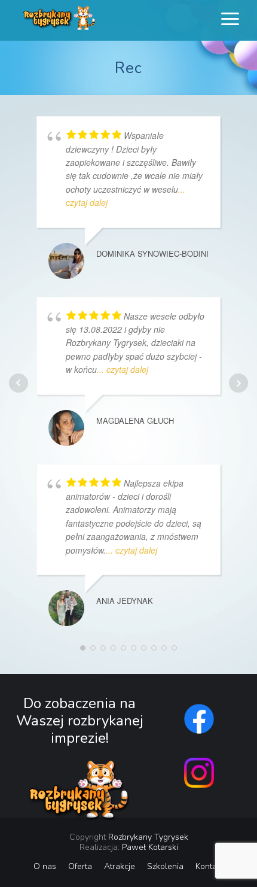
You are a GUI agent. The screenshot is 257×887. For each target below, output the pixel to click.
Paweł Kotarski (150, 847)
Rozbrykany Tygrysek (148, 837)
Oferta (80, 866)
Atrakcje (119, 866)
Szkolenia (165, 866)
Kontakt (209, 866)
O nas (44, 866)
